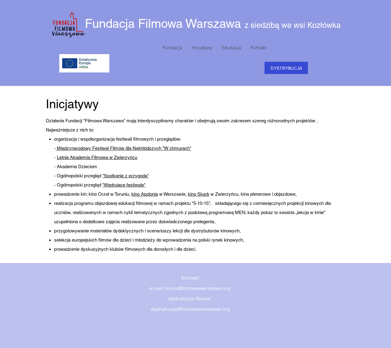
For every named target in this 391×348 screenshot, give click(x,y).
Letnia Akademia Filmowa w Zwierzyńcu (97, 157)
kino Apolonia (144, 194)
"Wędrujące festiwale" (123, 184)
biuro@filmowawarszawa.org (198, 288)
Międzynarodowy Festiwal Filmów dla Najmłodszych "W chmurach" (123, 148)
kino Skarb (198, 194)
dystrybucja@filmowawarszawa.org (190, 309)
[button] (172, 48)
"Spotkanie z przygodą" (125, 175)
